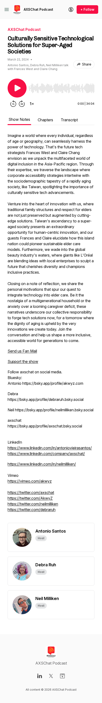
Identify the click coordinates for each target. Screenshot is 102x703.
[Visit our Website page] (62, 676)
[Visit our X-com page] (51, 676)
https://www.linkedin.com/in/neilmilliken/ (42, 464)
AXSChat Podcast (38, 9)
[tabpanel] (51, 328)
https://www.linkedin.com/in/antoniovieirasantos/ (50, 447)
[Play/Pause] (17, 88)
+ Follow (87, 9)
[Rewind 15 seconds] (13, 103)
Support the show (23, 361)
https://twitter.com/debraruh (32, 509)
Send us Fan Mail (22, 351)
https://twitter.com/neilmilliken (33, 503)
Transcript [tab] (69, 119)
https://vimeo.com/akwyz (30, 481)
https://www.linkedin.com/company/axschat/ (46, 453)
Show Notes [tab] (19, 119)
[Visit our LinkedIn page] (39, 676)
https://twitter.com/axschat (31, 492)
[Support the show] (71, 9)
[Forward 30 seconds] (22, 103)
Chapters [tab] (45, 119)
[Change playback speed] (32, 103)
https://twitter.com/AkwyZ (30, 498)
